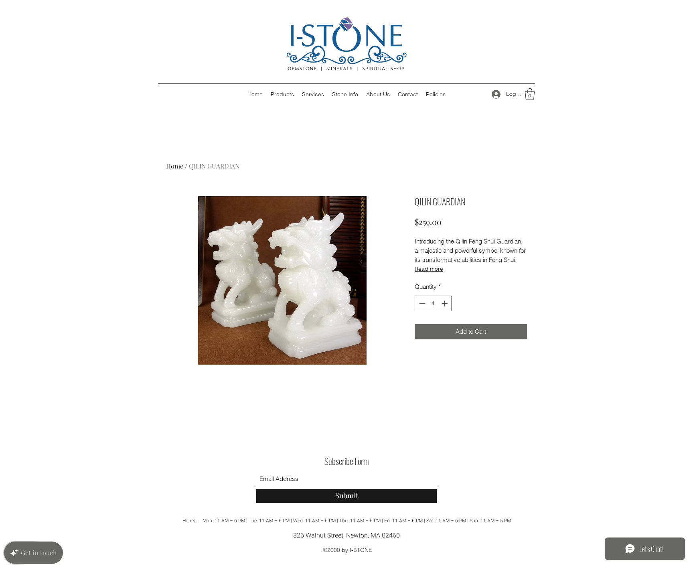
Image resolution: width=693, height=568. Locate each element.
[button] (530, 94)
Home (174, 166)
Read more (429, 268)
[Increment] (445, 303)
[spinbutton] (433, 303)
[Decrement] (421, 303)
